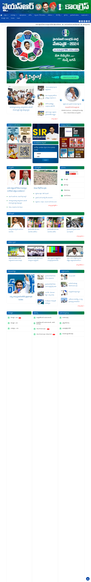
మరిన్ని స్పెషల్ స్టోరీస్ (52, 206)
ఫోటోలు (30, 15)
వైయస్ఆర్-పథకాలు (74, 15)
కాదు (38, 157)
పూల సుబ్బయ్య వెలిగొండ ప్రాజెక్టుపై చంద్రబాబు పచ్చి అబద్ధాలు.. (51, 98)
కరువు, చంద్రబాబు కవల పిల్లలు (21, 107)
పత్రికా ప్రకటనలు (22, 15)
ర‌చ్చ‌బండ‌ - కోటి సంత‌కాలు (39, 15)
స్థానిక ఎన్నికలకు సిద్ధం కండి (82, 577)
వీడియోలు (50, 15)
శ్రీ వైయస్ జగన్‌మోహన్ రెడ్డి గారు (82, 104)
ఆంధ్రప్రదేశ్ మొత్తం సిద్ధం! (75, 292)
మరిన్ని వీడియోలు (79, 265)
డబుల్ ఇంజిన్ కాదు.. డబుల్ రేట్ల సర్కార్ (49, 25)
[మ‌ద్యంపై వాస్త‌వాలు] (72, 143)
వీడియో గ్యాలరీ (11, 242)
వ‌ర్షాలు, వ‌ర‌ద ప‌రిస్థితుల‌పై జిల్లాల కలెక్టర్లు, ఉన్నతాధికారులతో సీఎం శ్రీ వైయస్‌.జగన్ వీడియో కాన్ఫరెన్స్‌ (54, 260)
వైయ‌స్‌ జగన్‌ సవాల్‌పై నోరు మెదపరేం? (44, 198)
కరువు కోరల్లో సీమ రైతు (40, 188)
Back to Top (88, 579)
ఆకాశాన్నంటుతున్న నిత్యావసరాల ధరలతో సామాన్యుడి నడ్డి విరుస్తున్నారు (73, 25)
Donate (13, 18)
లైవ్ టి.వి (66, 15)
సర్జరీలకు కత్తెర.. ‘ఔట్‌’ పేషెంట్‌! (41, 194)
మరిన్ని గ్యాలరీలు (80, 236)
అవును (39, 154)
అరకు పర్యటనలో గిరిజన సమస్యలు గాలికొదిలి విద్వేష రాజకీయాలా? (25, 25)
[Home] (45, 7)
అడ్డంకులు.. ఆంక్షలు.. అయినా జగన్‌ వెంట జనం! (46, 202)
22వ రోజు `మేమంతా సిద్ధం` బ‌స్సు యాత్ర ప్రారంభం (50, 295)
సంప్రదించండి (84, 15)
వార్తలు (5, 15)
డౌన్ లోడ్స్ (58, 15)
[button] (12, 48)
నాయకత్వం (13, 15)
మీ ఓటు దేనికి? (72, 276)
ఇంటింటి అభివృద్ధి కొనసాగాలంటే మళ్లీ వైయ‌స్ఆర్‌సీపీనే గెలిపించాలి (75, 286)
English (18, 18)
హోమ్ (1, 15)
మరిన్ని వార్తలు (54, 119)
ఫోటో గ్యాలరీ (11, 214)
